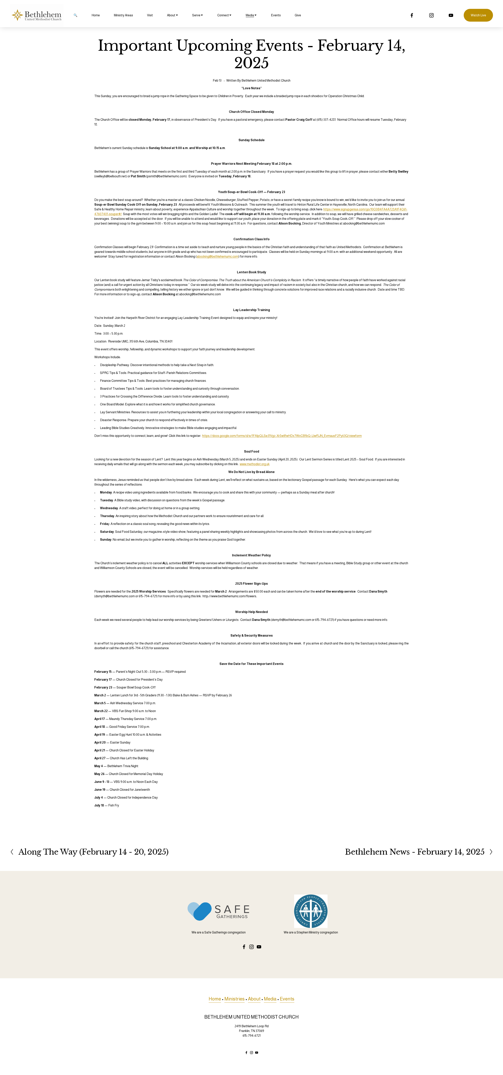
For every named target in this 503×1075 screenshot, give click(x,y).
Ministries (234, 998)
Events (276, 15)
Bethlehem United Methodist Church (265, 80)
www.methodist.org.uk (255, 464)
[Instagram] (431, 15)
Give (298, 15)
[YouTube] (451, 15)
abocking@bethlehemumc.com (217, 256)
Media (270, 998)
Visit (150, 15)
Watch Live (478, 15)
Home (96, 15)
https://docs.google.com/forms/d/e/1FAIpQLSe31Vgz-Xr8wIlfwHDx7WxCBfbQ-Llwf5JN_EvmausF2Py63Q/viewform (282, 435)
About (254, 998)
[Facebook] (412, 15)
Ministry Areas (123, 15)
